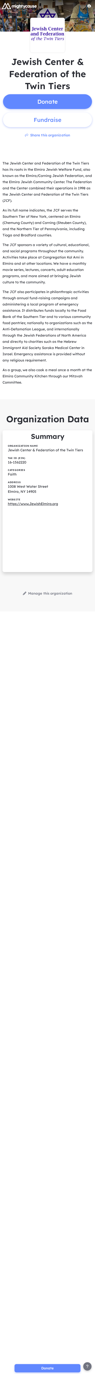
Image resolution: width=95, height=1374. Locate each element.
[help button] (87, 1366)
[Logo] (19, 6)
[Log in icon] (89, 6)
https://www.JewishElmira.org (33, 504)
